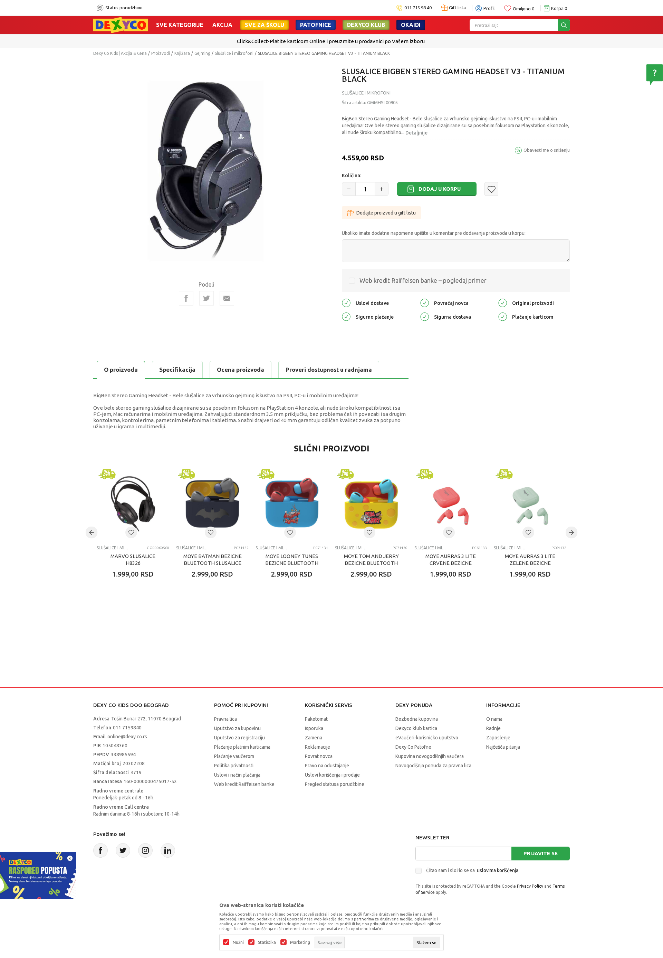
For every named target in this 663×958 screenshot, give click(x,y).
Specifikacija (177, 369)
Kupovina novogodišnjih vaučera (429, 756)
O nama (494, 719)
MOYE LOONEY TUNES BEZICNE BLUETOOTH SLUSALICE (291, 563)
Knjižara (182, 53)
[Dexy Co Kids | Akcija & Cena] (120, 24)
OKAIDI (411, 25)
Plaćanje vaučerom (234, 756)
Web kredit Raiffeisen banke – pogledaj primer (423, 280)
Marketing (300, 942)
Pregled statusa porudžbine (334, 784)
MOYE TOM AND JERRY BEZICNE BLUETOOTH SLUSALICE (371, 563)
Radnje (493, 728)
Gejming (202, 53)
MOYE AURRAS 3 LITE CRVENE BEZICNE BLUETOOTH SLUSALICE (451, 563)
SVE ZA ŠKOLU (264, 25)
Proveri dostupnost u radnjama (329, 369)
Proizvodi (160, 53)
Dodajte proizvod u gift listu (386, 213)
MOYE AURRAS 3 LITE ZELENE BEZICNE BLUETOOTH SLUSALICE (530, 563)
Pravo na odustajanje (327, 765)
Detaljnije (416, 133)
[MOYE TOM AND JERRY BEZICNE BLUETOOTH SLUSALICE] (371, 504)
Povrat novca (319, 756)
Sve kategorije (179, 25)
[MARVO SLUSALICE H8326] (133, 504)
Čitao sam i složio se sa (472, 870)
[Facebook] (186, 298)
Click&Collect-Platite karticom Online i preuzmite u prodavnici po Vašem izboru (331, 41)
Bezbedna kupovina (416, 719)
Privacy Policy (530, 886)
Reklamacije (317, 747)
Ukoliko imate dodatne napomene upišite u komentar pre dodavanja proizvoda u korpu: (434, 233)
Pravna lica (225, 719)
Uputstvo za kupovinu (237, 728)
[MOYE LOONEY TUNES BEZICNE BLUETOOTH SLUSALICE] (291, 504)
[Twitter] (123, 850)
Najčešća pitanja (503, 747)
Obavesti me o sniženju (546, 150)
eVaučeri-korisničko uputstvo (426, 737)
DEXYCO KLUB (366, 25)
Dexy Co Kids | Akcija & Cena (120, 53)
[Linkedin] (168, 850)
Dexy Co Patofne (413, 747)
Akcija (222, 25)
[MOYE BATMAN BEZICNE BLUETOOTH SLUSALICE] (212, 504)
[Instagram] (145, 850)
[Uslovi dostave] (346, 303)
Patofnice (315, 25)
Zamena (313, 737)
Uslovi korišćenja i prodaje (332, 775)
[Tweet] (206, 298)
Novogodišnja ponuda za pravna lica (433, 765)
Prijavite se (540, 853)
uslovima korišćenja (497, 870)
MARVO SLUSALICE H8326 (132, 559)
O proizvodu (121, 369)
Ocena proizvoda (240, 369)
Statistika (267, 942)
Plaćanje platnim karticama (242, 747)
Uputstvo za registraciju (239, 737)
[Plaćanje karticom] (502, 316)
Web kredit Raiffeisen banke (244, 784)
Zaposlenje (498, 737)
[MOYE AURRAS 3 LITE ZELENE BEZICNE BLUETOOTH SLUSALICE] (530, 504)
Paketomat (316, 719)
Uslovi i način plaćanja (237, 775)
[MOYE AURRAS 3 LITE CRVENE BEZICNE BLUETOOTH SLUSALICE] (450, 504)
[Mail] (227, 298)
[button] (491, 189)
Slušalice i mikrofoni (234, 53)
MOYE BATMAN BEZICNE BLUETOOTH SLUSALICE (212, 559)
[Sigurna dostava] (424, 316)
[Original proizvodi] (502, 303)
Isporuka (314, 728)
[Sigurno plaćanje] (346, 316)
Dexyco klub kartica (416, 728)
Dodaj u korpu (440, 189)
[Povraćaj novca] (424, 303)
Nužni (238, 942)
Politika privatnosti (233, 765)
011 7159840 (127, 727)
